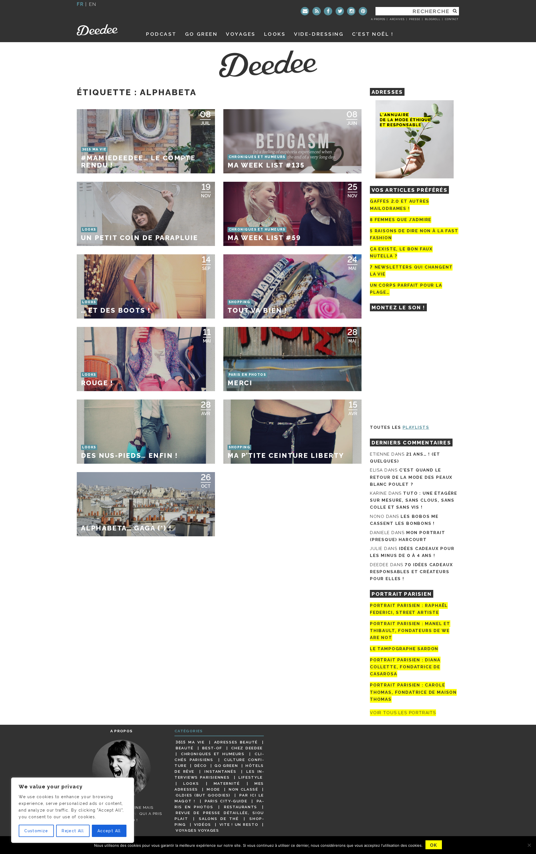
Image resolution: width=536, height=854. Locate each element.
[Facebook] (328, 11)
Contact (451, 19)
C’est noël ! (373, 34)
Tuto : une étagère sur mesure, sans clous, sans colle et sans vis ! (413, 500)
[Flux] (316, 11)
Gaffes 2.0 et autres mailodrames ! (399, 205)
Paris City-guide (226, 801)
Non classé (243, 789)
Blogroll (433, 19)
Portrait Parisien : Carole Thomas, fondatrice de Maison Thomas (413, 692)
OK (433, 845)
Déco (200, 765)
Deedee (105, 29)
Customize (36, 831)
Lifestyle (250, 777)
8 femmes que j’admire (400, 219)
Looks (275, 34)
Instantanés (220, 771)
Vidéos (202, 824)
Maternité (227, 783)
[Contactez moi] (305, 11)
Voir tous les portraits (403, 712)
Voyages (241, 34)
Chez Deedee (247, 748)
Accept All (109, 831)
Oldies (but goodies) (203, 795)
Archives (397, 19)
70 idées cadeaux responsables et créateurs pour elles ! (411, 571)
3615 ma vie (190, 742)
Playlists (416, 427)
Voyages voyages (197, 830)
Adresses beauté (236, 742)
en (93, 4)
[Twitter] (340, 11)
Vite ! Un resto (239, 824)
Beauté (184, 748)
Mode (213, 789)
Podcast (161, 34)
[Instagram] (351, 11)
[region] (72, 810)
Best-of (212, 748)
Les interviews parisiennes (219, 774)
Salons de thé (218, 818)
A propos (378, 19)
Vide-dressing (319, 34)
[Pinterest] (363, 11)
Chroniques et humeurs (213, 754)
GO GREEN (201, 34)
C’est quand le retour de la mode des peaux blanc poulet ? (411, 477)
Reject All (73, 831)
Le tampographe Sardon (404, 648)
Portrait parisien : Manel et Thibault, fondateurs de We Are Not (410, 630)
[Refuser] (529, 845)
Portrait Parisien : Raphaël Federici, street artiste (409, 609)
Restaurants (240, 807)
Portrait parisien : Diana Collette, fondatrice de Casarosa (405, 666)
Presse (414, 19)
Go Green (226, 765)
